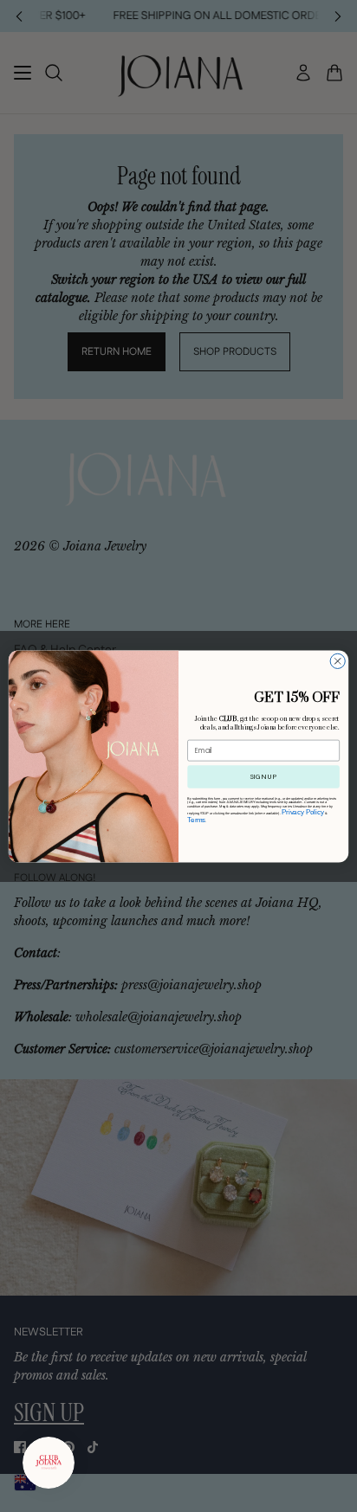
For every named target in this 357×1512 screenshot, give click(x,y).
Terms (196, 818)
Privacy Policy (303, 810)
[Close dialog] (337, 660)
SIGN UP (263, 776)
